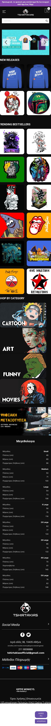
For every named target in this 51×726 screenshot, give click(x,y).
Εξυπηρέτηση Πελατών (14, 702)
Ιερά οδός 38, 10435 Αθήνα (25, 642)
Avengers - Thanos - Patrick (11, 233)
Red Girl (11, 207)
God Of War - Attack (39, 151)
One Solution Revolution (39, 291)
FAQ (31, 702)
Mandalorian (38, 112)
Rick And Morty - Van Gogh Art (11, 261)
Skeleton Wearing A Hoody (39, 177)
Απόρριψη (41, 721)
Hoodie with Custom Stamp (39, 83)
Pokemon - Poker (39, 263)
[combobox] (25, 20)
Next (45, 42)
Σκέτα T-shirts (43, 702)
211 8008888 (25, 649)
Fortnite (11, 151)
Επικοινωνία (34, 698)
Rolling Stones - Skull (39, 235)
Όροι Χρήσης (17, 698)
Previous (6, 42)
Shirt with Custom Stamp (12, 83)
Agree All (41, 714)
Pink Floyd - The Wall (11, 291)
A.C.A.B (11, 179)
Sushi (39, 207)
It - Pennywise (12, 112)
